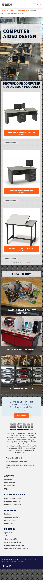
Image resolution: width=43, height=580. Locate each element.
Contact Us (8, 523)
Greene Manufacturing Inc (10, 11)
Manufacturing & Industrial (14, 545)
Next (28, 262)
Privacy (13, 561)
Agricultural (8, 533)
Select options (10, 142)
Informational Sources (12, 504)
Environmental (9, 486)
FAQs (6, 489)
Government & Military (12, 542)
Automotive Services (12, 536)
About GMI (8, 479)
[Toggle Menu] (34, 4)
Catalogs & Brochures (12, 501)
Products (24, 11)
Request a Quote (10, 520)
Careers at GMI (9, 483)
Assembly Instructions (12, 498)
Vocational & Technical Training (16, 548)
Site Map (20, 561)
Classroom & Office (11, 539)
